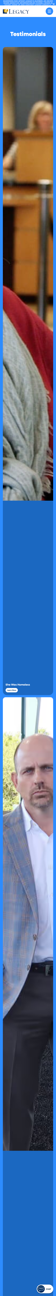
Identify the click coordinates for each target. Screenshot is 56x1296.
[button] (49, 11)
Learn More (11, 690)
